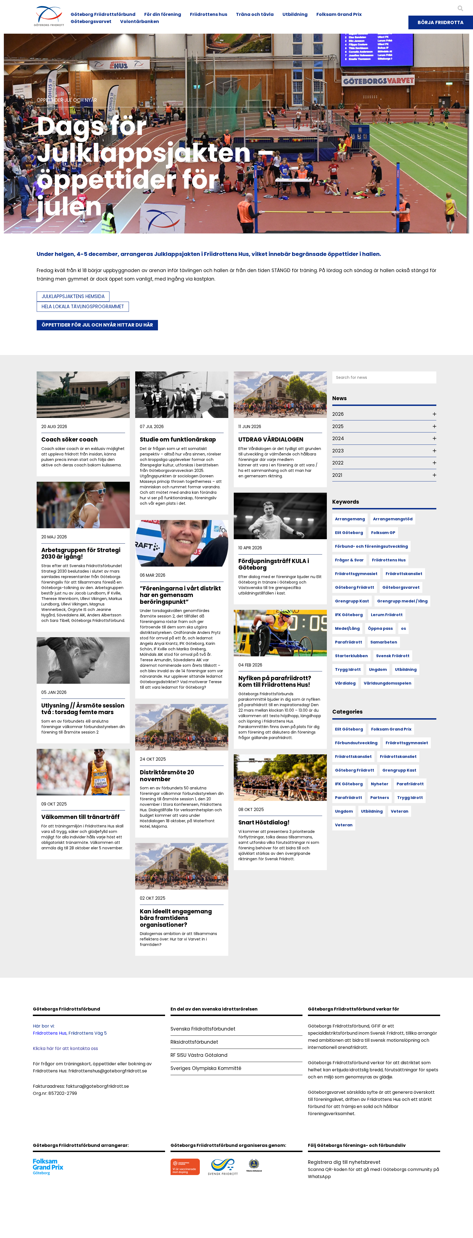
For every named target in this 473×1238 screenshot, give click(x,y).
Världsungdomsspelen (387, 683)
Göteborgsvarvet (91, 21)
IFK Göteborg (349, 614)
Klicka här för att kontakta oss (65, 1048)
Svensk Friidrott (392, 656)
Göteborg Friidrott (354, 587)
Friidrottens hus (208, 14)
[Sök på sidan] (460, 8)
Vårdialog (345, 683)
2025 (338, 426)
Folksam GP (383, 532)
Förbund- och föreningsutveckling (371, 546)
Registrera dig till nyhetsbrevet (344, 1162)
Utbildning (295, 14)
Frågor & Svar (349, 560)
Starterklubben (351, 656)
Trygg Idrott (348, 669)
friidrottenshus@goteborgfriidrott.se (107, 1071)
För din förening (162, 14)
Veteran (399, 811)
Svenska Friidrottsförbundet (203, 1029)
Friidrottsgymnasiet (356, 573)
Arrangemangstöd (393, 519)
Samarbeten (383, 642)
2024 (338, 438)
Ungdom (378, 669)
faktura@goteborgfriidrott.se (97, 1086)
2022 (338, 463)
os (403, 628)
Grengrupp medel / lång (402, 601)
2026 (338, 414)
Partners (379, 797)
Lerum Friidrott (387, 614)
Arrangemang (350, 519)
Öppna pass (380, 628)
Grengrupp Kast (352, 601)
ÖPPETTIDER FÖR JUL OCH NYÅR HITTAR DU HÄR (97, 325)
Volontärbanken (139, 21)
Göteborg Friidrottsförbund (103, 14)
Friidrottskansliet (404, 573)
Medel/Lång (347, 628)
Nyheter (379, 784)
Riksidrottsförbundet (194, 1042)
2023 (338, 451)
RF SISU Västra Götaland (199, 1055)
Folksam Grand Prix (339, 14)
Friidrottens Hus (389, 560)
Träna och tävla (255, 14)
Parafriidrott (348, 642)
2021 (337, 475)
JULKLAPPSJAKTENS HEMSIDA (73, 296)
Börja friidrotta (441, 22)
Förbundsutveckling (356, 743)
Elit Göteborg (349, 532)
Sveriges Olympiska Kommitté (206, 1068)
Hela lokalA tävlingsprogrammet (83, 306)
